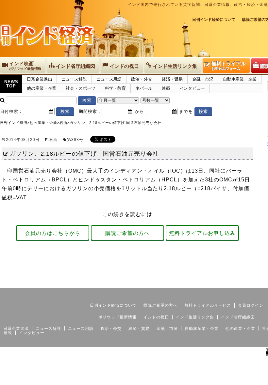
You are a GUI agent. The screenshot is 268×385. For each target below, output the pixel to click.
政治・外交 (141, 79)
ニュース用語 (109, 79)
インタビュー (192, 88)
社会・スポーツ (80, 88)
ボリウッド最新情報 (117, 317)
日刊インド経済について (213, 19)
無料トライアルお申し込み (202, 233)
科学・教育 (115, 88)
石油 (53, 139)
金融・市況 (202, 79)
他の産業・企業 (41, 88)
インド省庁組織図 (238, 317)
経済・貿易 (172, 79)
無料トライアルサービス (207, 305)
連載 (166, 88)
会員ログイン (250, 305)
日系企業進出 (39, 79)
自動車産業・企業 (240, 79)
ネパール (143, 88)
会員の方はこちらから (52, 233)
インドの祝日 (156, 317)
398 (75, 139)
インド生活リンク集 (195, 317)
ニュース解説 (74, 79)
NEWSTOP (11, 83)
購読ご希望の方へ (127, 233)
